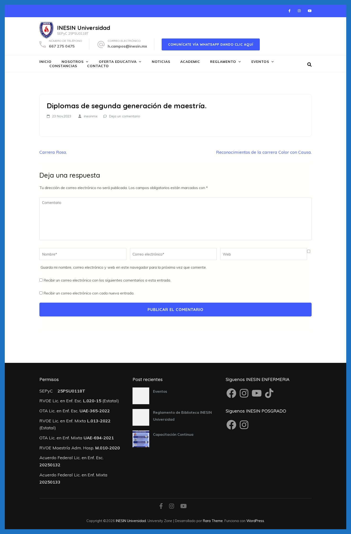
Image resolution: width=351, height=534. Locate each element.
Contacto (98, 66)
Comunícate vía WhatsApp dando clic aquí (210, 44)
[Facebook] (289, 11)
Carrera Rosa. (53, 152)
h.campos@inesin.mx (127, 46)
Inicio (45, 62)
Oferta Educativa (118, 62)
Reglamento (223, 62)
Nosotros (73, 62)
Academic (190, 62)
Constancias (63, 66)
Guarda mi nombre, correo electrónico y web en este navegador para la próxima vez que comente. (124, 267)
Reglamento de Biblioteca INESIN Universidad (182, 416)
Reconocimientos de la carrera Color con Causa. (264, 152)
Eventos (260, 62)
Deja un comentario (124, 116)
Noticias (161, 62)
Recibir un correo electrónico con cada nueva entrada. (88, 293)
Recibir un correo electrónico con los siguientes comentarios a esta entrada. (107, 280)
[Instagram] (299, 11)
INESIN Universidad (83, 27)
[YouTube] (310, 11)
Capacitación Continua (173, 434)
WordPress (255, 520)
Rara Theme (213, 520)
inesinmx (90, 116)
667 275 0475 (62, 46)
